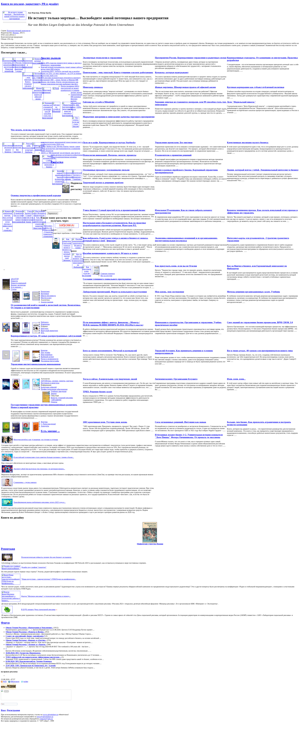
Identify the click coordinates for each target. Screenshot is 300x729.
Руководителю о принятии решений (173, 155)
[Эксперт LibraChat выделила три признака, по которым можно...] (7, 472)
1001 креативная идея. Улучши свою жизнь (105, 422)
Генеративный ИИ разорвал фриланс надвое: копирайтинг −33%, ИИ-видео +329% (76, 101)
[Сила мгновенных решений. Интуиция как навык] (16, 432)
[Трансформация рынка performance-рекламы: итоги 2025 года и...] (7, 506)
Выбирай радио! (47, 357)
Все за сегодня (106, 276)
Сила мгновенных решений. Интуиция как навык (180, 422)
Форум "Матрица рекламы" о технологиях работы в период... (46, 596)
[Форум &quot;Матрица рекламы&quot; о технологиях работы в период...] (11, 600)
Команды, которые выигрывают (171, 72)
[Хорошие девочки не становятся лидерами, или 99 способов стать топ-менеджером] (47, 118)
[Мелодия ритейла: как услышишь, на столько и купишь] (7, 443)
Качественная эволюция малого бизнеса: (248, 142)
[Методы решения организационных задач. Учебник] (6, 289)
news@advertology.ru (45, 717)
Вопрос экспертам (18, 285)
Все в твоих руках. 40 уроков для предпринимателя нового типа (260, 350)
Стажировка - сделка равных (25, 482)
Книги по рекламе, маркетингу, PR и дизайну (30, 3)
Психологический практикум (18, 31)
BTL (42, 333)
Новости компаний (18, 283)
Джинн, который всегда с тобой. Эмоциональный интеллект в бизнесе (262, 170)
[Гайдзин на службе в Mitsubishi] (56, 111)
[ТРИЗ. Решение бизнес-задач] (36, 389)
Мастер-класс (46, 298)
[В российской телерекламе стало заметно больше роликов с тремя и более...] (7, 461)
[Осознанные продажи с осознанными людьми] (68, 179)
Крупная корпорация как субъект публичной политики (255, 87)
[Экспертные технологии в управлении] (27, 67)
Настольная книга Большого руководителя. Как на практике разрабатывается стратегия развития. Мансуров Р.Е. (114, 224)
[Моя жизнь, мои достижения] (16, 302)
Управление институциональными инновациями (36, 364)
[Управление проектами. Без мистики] (17, 152)
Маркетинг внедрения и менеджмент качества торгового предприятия (118, 116)
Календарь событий (49, 387)
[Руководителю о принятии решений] (38, 150)
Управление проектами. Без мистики (173, 142)
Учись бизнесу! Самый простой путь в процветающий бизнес (114, 210)
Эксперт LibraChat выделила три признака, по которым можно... (39, 469)
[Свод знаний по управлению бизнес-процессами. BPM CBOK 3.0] (6, 331)
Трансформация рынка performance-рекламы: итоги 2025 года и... (39, 502)
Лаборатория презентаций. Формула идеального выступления (115, 291)
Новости (14, 281)
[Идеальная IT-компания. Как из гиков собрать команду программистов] (18, 222)
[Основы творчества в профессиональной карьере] (66, 192)
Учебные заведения (58, 391)
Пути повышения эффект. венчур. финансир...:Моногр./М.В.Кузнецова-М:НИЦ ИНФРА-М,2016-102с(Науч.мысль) (113, 323)
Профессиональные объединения (54, 389)
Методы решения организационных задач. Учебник (253, 291)
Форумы (44, 422)
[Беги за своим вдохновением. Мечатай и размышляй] (26, 360)
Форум (5, 622)
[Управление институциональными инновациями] (36, 361)
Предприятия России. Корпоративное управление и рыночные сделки (190, 57)
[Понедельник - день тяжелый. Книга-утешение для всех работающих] (28, 88)
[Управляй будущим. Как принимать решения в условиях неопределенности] (16, 361)
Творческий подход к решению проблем (103, 182)
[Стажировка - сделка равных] (7, 486)
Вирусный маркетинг (49, 331)
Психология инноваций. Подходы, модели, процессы (109, 155)
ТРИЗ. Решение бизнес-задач (97, 391)
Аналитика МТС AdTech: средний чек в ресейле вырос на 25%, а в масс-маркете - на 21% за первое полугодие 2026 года (61, 73)
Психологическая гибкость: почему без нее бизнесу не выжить (46, 557)
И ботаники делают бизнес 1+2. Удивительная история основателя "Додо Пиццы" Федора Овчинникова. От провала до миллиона (189, 436)
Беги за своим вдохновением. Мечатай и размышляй (110, 350)
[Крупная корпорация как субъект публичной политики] (37, 82)
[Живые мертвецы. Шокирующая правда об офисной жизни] (38, 99)
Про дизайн (45, 352)
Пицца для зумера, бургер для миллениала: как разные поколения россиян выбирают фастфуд (59, 83)
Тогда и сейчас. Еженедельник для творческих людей (110, 379)
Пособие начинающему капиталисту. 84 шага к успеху (110, 253)
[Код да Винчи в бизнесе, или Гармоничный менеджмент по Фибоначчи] (78, 267)
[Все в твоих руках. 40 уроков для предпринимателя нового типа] (6, 359)
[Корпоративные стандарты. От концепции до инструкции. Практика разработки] (9, 71)
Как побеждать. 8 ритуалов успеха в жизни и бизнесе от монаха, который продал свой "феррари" (115, 239)
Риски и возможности (49, 359)
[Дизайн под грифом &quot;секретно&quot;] (11, 568)
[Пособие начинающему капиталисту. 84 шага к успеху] (78, 248)
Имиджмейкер (46, 355)
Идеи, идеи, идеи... (236, 379)
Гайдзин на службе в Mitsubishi (98, 102)
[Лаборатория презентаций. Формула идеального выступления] (26, 299)
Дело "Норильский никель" (241, 102)
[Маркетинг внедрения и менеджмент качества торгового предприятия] (67, 115)
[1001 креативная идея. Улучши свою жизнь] (26, 432)
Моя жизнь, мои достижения (169, 291)
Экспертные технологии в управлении (102, 57)
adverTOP (15, 279)
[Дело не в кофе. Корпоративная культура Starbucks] (28, 152)
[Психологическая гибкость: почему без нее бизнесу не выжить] (7, 561)
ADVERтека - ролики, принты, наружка (57, 381)
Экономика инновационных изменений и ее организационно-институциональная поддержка (186, 239)
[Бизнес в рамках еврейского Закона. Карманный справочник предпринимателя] (59, 184)
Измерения (45, 324)
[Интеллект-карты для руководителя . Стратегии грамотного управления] (48, 236)
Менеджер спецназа (93, 87)
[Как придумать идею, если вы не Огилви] (86, 275)
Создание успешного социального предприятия (107, 279)
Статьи (14, 289)
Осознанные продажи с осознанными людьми (106, 170)
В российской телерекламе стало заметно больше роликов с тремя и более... (43, 457)
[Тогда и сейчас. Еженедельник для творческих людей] (26, 388)
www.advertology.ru (50, 715)
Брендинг (45, 328)
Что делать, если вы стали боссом (28, 130)
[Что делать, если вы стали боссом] (75, 126)
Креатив (44, 350)
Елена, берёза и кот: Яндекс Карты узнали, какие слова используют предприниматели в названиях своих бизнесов (60, 148)
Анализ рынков (51, 58)
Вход (3, 710)
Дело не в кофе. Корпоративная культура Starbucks (109, 142)
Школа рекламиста (48, 296)
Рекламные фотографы (50, 361)
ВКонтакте (15, 682)
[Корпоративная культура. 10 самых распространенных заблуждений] (36, 333)
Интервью (45, 294)
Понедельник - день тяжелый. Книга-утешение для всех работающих (118, 72)
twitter (25, 682)
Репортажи (45, 291)
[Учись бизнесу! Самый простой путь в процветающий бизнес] (28, 222)
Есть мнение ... (17, 287)
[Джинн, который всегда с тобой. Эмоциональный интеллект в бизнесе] (49, 167)
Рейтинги (45, 322)
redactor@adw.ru (46, 719)
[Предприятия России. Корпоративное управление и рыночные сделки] (18, 71)
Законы (54, 393)
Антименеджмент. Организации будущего (176, 379)
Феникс (16, 33)
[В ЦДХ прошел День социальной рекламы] (7, 613)
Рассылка (57, 162)
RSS (5, 682)
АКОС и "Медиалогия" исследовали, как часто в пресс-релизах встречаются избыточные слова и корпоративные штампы (62, 155)
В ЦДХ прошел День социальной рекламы (38, 609)
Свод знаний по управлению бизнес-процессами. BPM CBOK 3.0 (260, 322)
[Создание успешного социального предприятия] (96, 274)
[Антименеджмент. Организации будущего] (16, 389)
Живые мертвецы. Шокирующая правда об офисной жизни (185, 87)
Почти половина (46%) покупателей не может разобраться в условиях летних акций (71, 89)
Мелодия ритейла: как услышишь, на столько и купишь (35, 440)
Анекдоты (45, 426)
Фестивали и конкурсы (50, 383)
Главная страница (108, 274)
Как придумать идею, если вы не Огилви (176, 266)
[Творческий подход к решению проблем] (77, 179)
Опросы (54, 402)
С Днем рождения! (48, 424)
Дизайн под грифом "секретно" (33, 567)
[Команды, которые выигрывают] (37, 63)
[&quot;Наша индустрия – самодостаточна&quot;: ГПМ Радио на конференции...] (11, 583)
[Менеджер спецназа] (46, 92)
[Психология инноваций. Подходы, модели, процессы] (36, 165)
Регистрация (13, 710)
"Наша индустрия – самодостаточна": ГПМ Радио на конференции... (48, 579)
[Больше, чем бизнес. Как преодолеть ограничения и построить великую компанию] (6, 432)
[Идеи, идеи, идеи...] (6, 389)
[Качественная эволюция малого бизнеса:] (8, 152)
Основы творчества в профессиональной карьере (36, 195)
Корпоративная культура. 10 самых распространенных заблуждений (46, 336)
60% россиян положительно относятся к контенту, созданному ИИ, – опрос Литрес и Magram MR (61, 79)
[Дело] (55, 88)
